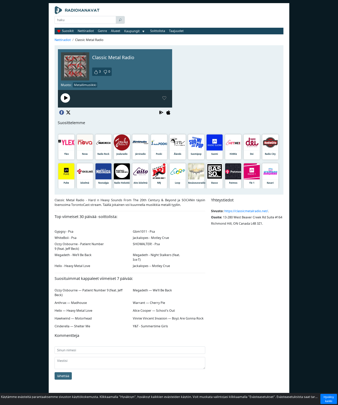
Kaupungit (132, 31)
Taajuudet (176, 31)
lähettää (63, 376)
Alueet (115, 31)
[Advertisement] (205, 16)
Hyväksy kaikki (329, 399)
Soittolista (157, 31)
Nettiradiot (86, 31)
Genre (102, 31)
